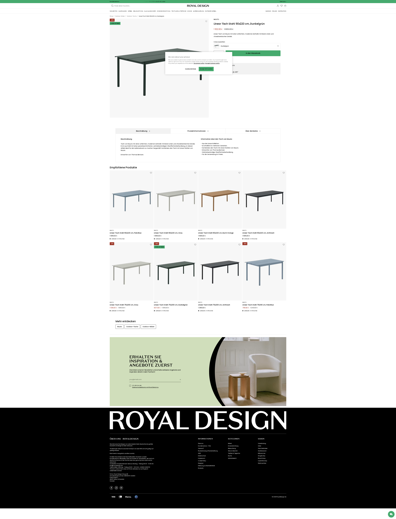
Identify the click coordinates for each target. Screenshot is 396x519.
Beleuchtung (232, 448)
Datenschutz (202, 455)
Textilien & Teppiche (234, 453)
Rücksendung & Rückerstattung (208, 451)
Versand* (201, 448)
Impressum (201, 458)
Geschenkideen (263, 448)
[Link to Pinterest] (121, 487)
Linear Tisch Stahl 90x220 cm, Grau (168, 233)
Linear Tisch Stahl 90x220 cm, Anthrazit (258, 233)
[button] (283, 1)
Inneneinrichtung (233, 446)
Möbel (230, 443)
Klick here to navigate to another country (122, 453)
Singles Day (261, 455)
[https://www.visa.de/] (113, 496)
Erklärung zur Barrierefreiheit (206, 465)
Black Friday (261, 458)
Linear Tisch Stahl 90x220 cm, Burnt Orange (215, 233)
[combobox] (283, 1)
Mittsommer (261, 453)
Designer (200, 463)
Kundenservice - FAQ (204, 446)
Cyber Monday (262, 460)
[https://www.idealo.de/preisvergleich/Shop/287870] (136, 496)
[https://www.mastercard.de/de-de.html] (120, 496)
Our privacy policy (199, 63)
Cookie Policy (202, 460)
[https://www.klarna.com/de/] (128, 496)
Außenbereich (232, 458)
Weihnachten (262, 463)
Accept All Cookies (206, 69)
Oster (259, 446)
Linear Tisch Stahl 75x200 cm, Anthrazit (214, 305)
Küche (230, 455)
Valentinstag (262, 443)
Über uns (200, 443)
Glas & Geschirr (233, 451)
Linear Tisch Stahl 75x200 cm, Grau (124, 305)
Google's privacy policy (212, 63)
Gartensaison (262, 451)
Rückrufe (200, 468)
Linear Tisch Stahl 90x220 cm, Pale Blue (125, 233)
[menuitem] (113, 11)
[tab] (143, 131)
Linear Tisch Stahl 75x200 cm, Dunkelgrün (171, 305)
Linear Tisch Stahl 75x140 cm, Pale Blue (258, 305)
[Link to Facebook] (111, 487)
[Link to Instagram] (116, 487)
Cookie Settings (190, 69)
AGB (199, 453)
